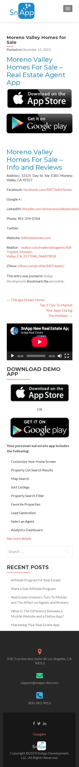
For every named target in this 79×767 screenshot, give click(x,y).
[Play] (12, 356)
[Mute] (59, 356)
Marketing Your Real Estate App (35, 625)
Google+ (39, 734)
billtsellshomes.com (36, 238)
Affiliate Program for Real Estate (35, 580)
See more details (19, 538)
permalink (56, 281)
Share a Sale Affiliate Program (33, 588)
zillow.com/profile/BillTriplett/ (41, 266)
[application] (39, 341)
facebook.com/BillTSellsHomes (47, 189)
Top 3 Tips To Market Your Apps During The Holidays (56, 310)
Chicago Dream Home (25, 300)
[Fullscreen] (67, 356)
